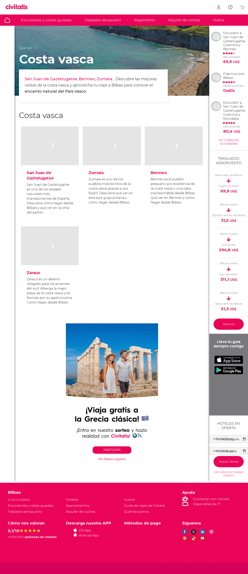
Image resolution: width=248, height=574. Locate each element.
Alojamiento (144, 20)
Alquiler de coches (184, 20)
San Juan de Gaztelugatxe (51, 79)
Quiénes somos (136, 511)
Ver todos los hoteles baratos (228, 474)
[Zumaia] (112, 155)
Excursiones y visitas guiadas (46, 20)
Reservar (229, 324)
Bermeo (87, 79)
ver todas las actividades (229, 141)
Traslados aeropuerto (102, 20)
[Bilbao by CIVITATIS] (18, 7)
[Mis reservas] (219, 7)
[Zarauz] (50, 255)
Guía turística (7, 20)
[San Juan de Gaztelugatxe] (50, 155)
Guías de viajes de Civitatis (144, 505)
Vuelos (218, 20)
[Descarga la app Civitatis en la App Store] (228, 359)
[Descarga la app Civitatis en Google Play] (228, 370)
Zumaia (104, 79)
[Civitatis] (17, 568)
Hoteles (72, 499)
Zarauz (33, 272)
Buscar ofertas (228, 461)
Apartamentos (77, 505)
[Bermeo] (174, 155)
